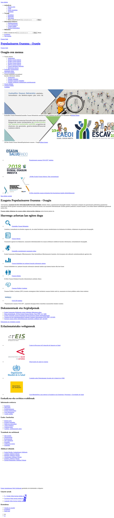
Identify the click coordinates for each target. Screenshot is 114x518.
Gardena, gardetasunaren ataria (13, 429)
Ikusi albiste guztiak (6, 196)
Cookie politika (12, 26)
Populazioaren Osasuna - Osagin (20, 43)
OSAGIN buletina (9, 72)
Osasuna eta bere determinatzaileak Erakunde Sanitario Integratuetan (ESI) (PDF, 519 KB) (29, 317)
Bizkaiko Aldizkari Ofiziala (12, 455)
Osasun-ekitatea (8, 84)
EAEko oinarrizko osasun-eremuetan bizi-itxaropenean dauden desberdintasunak (52, 193)
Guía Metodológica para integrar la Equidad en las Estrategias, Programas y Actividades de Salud (56, 394)
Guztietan (9, 86)
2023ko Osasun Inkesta (14, 60)
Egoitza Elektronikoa (14, 28)
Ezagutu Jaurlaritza (9, 422)
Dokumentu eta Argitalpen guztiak (10, 322)
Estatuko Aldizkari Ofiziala (12, 458)
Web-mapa (11, 18)
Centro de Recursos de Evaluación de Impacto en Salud (44, 345)
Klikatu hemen (75, 115)
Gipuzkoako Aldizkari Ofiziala (13, 457)
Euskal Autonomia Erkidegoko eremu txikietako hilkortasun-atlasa (23, 312)
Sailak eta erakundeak (10, 424)
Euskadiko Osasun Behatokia (20, 226)
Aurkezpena (11, 58)
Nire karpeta (7, 36)
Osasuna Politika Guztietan (19, 288)
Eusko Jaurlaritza (12, 10)
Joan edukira (4, 2)
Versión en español (9, 508)
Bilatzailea (11, 16)
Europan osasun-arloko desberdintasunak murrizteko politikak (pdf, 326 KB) (25, 319)
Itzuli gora (7, 511)
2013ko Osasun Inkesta (14, 63)
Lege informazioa (9, 412)
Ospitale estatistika (13, 79)
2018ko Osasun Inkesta (14, 61)
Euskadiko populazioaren (11, 70)
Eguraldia (7, 442)
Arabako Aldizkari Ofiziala (12, 454)
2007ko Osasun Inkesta (14, 64)
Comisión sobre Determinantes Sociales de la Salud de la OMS (47, 378)
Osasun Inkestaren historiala (16, 66)
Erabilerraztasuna (13, 23)
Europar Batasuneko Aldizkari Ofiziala (15, 460)
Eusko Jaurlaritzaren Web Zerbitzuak (11, 488)
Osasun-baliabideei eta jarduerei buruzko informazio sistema (29, 263)
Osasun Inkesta (16, 238)
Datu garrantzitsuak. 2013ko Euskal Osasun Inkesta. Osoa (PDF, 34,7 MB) (25, 314)
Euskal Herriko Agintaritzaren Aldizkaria (15, 452)
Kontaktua (11, 15)
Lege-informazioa (13, 25)
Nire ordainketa (8, 440)
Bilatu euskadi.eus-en (14, 20)
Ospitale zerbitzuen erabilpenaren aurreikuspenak (21, 82)
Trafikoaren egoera (9, 443)
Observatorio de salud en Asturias (38, 362)
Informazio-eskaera (13, 68)
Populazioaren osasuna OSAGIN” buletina (41, 160)
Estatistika (7, 445)
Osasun (4, 48)
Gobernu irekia (8, 427)
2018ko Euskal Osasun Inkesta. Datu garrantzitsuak (44, 176)
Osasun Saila (4, 39)
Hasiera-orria (11, 7)
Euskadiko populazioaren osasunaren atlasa (24, 251)
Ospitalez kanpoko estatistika (16, 80)
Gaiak (9, 8)
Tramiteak (10, 11)
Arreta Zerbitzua (9, 425)
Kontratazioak (8, 439)
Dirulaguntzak (8, 437)
